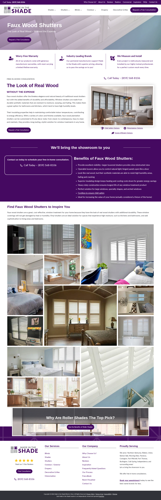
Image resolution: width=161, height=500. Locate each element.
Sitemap (115, 494)
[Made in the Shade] (24, 449)
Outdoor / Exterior (52, 465)
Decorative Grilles (120, 10)
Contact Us (153, 2)
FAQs (145, 2)
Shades (48, 457)
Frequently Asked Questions (93, 468)
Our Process (87, 472)
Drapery (104, 10)
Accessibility (107, 494)
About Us (101, 2)
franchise (101, 496)
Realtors (118, 2)
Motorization (50, 476)
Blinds (47, 453)
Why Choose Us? (90, 2)
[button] (43, 239)
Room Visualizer (88, 480)
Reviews (110, 2)
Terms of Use (99, 494)
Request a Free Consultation (144, 10)
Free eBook (86, 476)
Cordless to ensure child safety (91, 193)
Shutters (48, 461)
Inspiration (137, 2)
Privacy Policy (90, 494)
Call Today (14, 2)
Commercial (127, 2)
